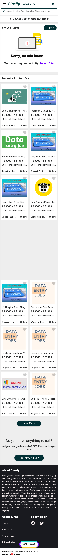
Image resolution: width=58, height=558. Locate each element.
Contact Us (7, 530)
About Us (6, 524)
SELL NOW (29, 544)
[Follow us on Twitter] (42, 524)
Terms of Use (8, 536)
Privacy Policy (8, 542)
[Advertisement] (29, 250)
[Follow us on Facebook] (33, 524)
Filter (50, 27)
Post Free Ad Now (29, 457)
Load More (29, 423)
